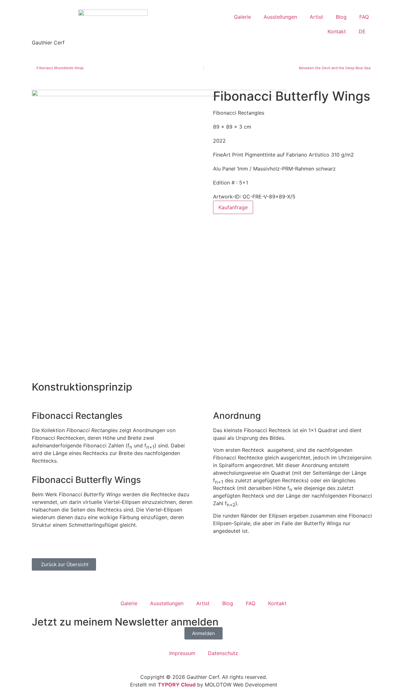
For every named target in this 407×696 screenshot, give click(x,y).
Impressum (182, 653)
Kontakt (337, 31)
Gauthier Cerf (48, 42)
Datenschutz (223, 653)
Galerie (242, 17)
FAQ (364, 17)
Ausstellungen (280, 17)
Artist (316, 17)
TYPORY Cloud (177, 684)
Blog (341, 17)
